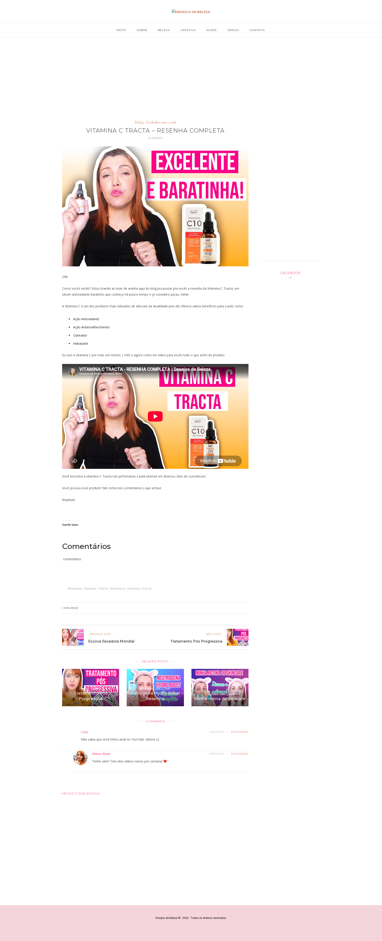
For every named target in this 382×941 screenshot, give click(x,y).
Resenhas (75, 588)
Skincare (90, 588)
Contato (257, 30)
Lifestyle (188, 30)
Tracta (103, 588)
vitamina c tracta (139, 588)
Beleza (164, 30)
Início (121, 30)
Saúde (211, 30)
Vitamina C (117, 588)
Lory (84, 732)
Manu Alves (101, 754)
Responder (239, 731)
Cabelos (96, 688)
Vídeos (233, 30)
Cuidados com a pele (161, 122)
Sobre (142, 30)
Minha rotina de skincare (220, 698)
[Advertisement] (191, 74)
